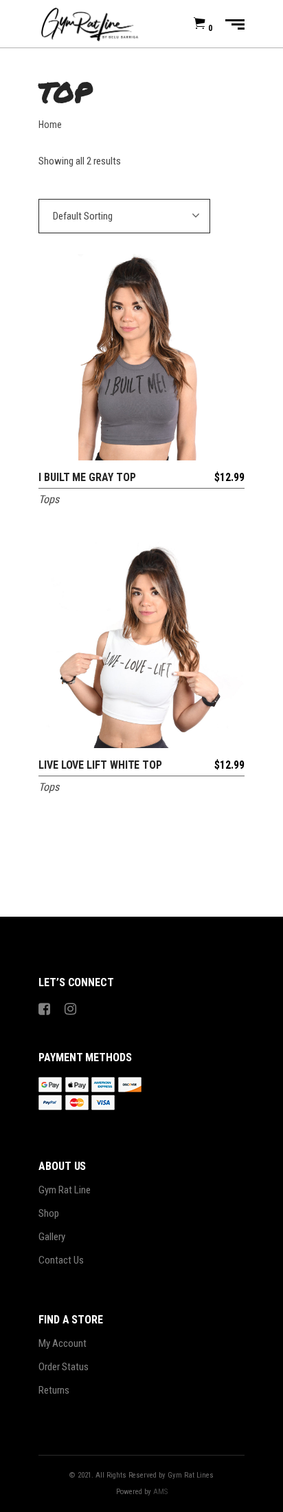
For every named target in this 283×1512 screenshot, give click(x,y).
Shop (48, 1213)
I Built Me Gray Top (86, 477)
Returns (53, 1390)
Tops (48, 499)
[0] (199, 24)
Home (50, 124)
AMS (160, 1491)
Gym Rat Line (64, 1190)
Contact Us (61, 1260)
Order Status (63, 1367)
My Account (62, 1343)
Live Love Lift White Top (100, 764)
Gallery (51, 1237)
